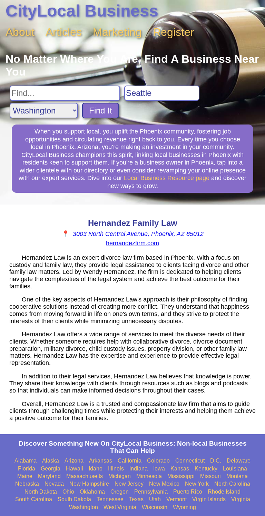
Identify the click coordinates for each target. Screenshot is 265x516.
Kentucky (206, 469)
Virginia (240, 499)
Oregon (119, 492)
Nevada (54, 484)
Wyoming (184, 507)
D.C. (215, 461)
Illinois (116, 469)
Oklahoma (92, 492)
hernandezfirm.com (132, 243)
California (129, 461)
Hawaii (74, 469)
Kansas (179, 469)
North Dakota (40, 492)
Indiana (138, 469)
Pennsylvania (151, 492)
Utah (155, 499)
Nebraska (27, 484)
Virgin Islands (209, 499)
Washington (83, 507)
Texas (136, 499)
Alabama (25, 461)
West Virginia (120, 507)
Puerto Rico (187, 492)
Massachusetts (84, 476)
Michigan (119, 476)
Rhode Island (224, 492)
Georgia (50, 469)
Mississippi (181, 476)
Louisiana (235, 469)
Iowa (159, 469)
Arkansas (100, 461)
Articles (64, 32)
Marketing (117, 32)
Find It (100, 110)
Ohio (68, 492)
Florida (26, 469)
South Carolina (33, 499)
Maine (24, 476)
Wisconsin (154, 507)
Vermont (176, 499)
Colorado (158, 461)
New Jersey (129, 484)
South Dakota (74, 499)
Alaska (50, 461)
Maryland (49, 476)
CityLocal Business (82, 11)
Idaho (95, 469)
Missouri (210, 476)
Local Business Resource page (166, 178)
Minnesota (149, 476)
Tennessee (110, 499)
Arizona (74, 461)
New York (197, 484)
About (20, 32)
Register (173, 32)
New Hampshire (89, 484)
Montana (237, 476)
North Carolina (232, 484)
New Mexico (164, 484)
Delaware (239, 461)
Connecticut (190, 461)
